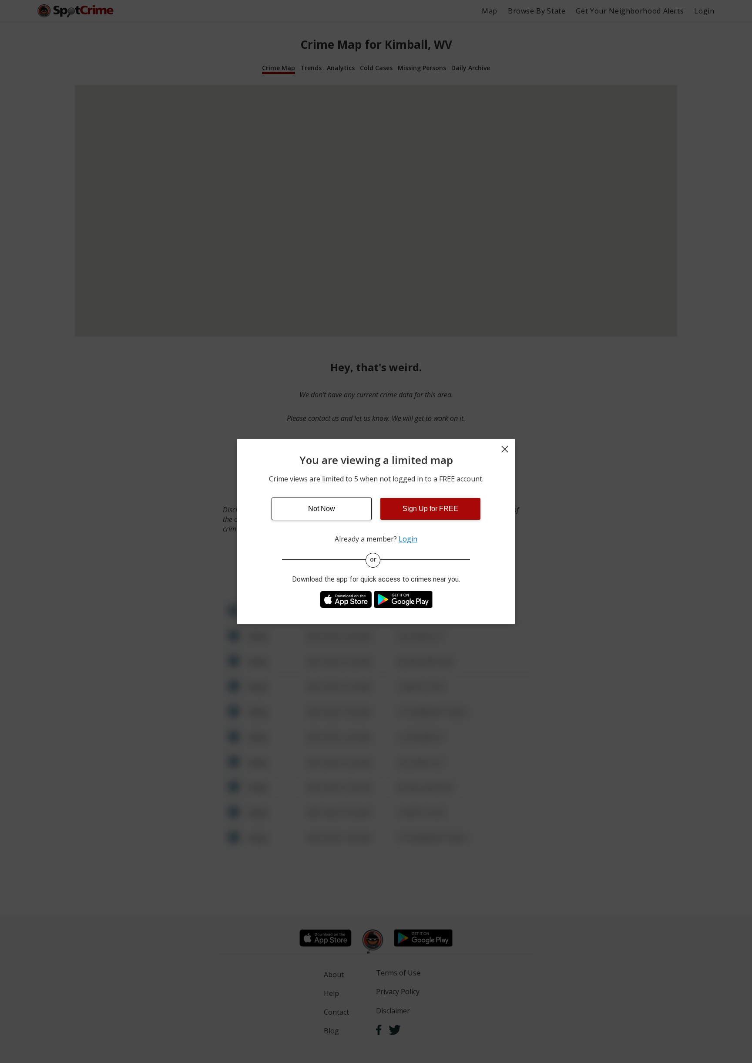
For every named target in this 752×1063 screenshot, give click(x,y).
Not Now (321, 508)
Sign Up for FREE (430, 508)
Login (408, 539)
